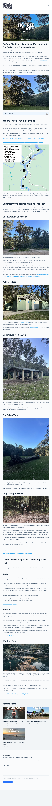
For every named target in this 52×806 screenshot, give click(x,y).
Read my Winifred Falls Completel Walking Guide (15, 694)
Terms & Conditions (15, 793)
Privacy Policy (6, 793)
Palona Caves (43, 60)
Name (5, 761)
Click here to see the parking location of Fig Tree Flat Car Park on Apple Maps (23, 142)
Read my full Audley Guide (9, 604)
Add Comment (7, 765)
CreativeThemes (27, 802)
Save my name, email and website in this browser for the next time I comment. (21, 778)
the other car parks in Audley (30, 62)
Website (38, 761)
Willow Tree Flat (25, 322)
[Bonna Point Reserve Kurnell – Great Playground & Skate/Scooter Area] (38, 713)
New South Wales (17, 52)
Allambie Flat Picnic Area (35, 327)
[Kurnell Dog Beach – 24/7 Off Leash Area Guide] (14, 734)
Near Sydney (10, 52)
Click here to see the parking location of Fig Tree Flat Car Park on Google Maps (23, 138)
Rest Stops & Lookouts (27, 52)
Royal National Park (37, 52)
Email (21, 761)
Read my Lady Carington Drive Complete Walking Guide (17, 553)
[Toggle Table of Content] (46, 113)
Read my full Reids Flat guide (10, 635)
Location (5, 52)
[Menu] (48, 5)
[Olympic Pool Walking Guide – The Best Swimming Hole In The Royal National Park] (14, 713)
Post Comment (7, 782)
